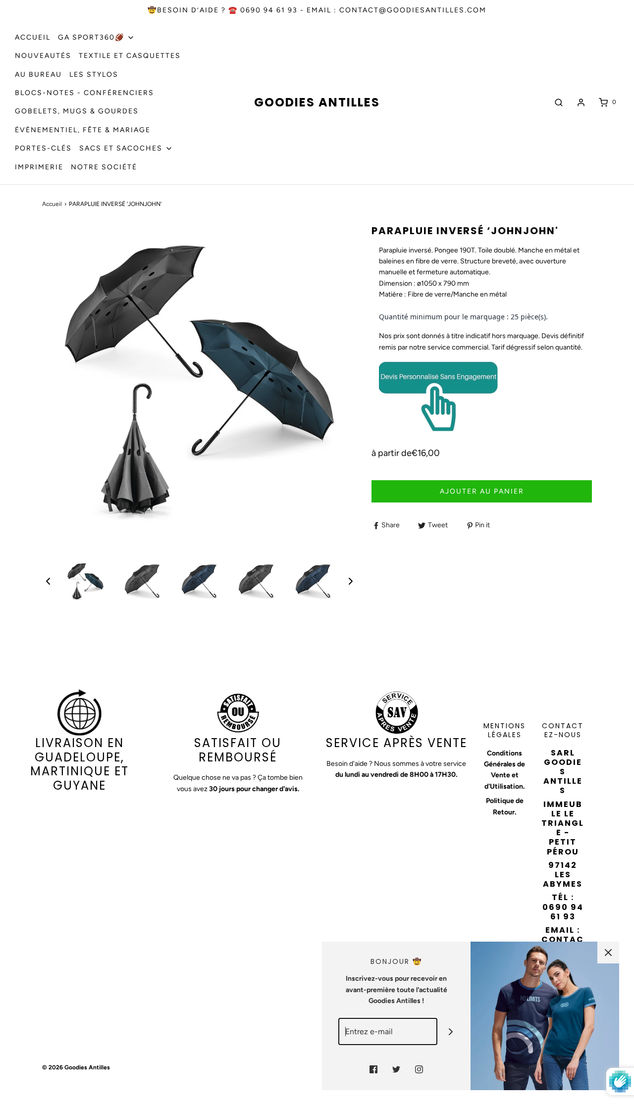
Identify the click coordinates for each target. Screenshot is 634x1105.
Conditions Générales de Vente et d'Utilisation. (504, 770)
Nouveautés (43, 55)
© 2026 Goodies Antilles (76, 1067)
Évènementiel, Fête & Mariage (83, 130)
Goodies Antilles (317, 103)
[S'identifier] (581, 102)
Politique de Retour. (505, 806)
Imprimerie (39, 167)
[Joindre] (451, 1031)
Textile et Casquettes (130, 55)
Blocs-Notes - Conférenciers (84, 93)
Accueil (33, 37)
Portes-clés (43, 148)
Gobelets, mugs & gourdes (77, 111)
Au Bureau (38, 74)
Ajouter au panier (482, 491)
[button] (48, 581)
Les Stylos (93, 74)
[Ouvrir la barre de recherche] (559, 102)
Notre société (104, 167)
